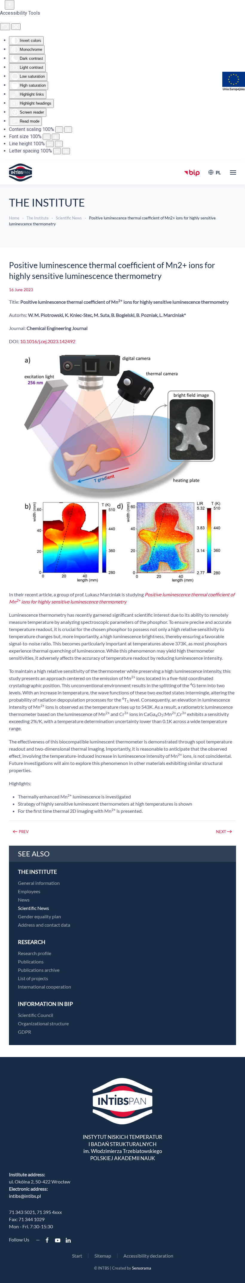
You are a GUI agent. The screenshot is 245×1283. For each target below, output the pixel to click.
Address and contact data (44, 925)
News (24, 899)
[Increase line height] (59, 144)
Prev (24, 831)
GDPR (24, 1032)
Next (221, 831)
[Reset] (5, 26)
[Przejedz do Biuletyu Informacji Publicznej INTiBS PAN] (192, 172)
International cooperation (44, 986)
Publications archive (38, 970)
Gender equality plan (39, 916)
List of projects (33, 978)
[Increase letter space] (66, 151)
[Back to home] (20, 172)
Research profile (34, 953)
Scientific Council (35, 1015)
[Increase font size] (55, 137)
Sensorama (141, 1268)
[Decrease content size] (59, 129)
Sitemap (102, 1255)
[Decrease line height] (50, 144)
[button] (233, 172)
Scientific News (33, 908)
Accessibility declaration (148, 1255)
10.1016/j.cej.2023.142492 (47, 341)
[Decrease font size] (46, 137)
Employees (29, 891)
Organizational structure (43, 1023)
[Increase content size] (68, 129)
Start (77, 1255)
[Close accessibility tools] (16, 26)
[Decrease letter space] (57, 151)
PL (218, 172)
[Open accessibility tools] (9, 5)
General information (39, 883)
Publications (31, 961)
